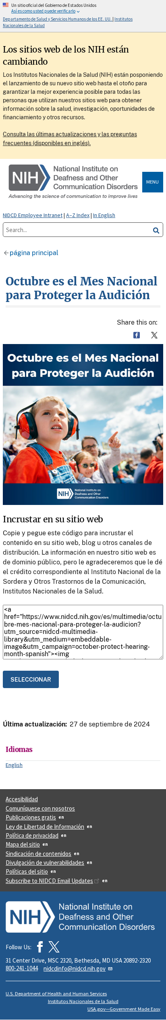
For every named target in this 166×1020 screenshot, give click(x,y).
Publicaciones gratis (31, 817)
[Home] (73, 182)
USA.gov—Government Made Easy (123, 1009)
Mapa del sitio (23, 844)
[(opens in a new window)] (54, 946)
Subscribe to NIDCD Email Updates (49, 881)
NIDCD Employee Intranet (32, 215)
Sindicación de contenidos (38, 853)
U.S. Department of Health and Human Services (56, 993)
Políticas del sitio (27, 871)
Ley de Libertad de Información (45, 826)
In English (104, 215)
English (14, 765)
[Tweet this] (154, 335)
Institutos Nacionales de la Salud (83, 1001)
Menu (152, 182)
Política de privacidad (32, 835)
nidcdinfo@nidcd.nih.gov (75, 968)
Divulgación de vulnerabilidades (45, 862)
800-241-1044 (22, 968)
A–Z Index (77, 215)
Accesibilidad (22, 799)
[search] (156, 230)
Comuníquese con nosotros (40, 808)
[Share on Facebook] (136, 335)
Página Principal (34, 253)
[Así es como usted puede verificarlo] (83, 16)
